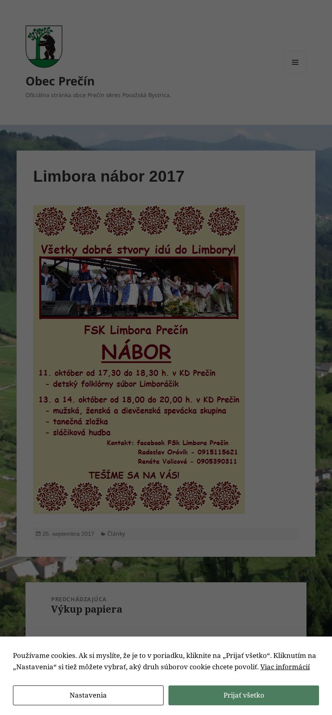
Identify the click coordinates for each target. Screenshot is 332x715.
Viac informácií (285, 666)
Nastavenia (88, 695)
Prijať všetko (243, 695)
